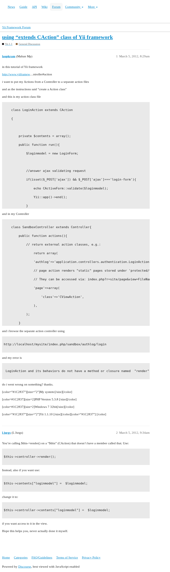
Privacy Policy (91, 557)
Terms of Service (67, 557)
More (92, 6)
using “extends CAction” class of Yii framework (57, 37)
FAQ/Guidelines (42, 557)
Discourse (24, 566)
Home (6, 557)
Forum (56, 6)
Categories (21, 557)
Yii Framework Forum (16, 27)
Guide (23, 6)
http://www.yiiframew (16, 74)
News (11, 6)
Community (73, 6)
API (34, 6)
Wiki (44, 6)
